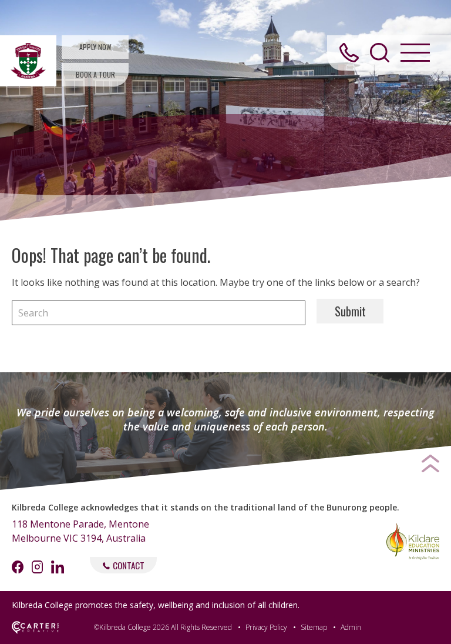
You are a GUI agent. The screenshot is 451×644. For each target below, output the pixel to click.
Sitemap (314, 627)
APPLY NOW (95, 47)
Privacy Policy (266, 627)
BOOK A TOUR (95, 74)
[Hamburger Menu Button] (415, 53)
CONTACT (128, 565)
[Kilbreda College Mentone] (28, 60)
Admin (351, 627)
